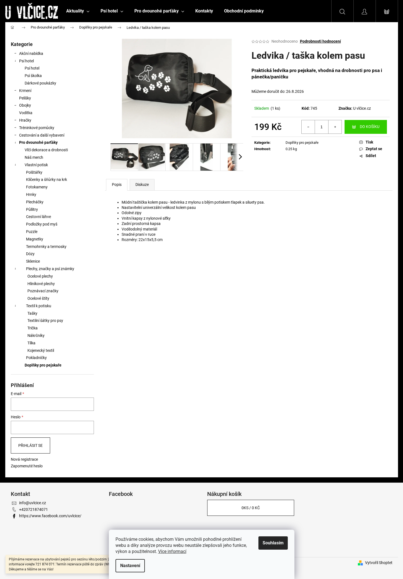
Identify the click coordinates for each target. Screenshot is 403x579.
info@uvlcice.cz (32, 503)
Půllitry (32, 209)
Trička (32, 328)
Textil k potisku (38, 306)
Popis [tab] (117, 184)
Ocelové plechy (40, 276)
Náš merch (34, 157)
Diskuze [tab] (142, 184)
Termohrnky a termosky (46, 246)
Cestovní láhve (38, 216)
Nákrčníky (36, 335)
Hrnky (31, 194)
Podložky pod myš (41, 224)
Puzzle (31, 231)
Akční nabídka (31, 53)
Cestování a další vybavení (41, 135)
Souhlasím (273, 542)
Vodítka (25, 113)
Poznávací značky (42, 291)
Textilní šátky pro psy (45, 320)
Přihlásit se (30, 445)
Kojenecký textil (40, 350)
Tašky (32, 313)
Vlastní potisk (36, 165)
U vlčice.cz (362, 108)
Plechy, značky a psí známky (50, 269)
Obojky (25, 105)
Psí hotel (26, 61)
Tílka (31, 343)
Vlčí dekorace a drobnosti (46, 150)
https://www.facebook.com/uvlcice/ (50, 516)
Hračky (25, 120)
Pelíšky (25, 98)
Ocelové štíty (38, 298)
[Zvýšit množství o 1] (335, 127)
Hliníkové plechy (41, 283)
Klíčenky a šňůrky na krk (46, 179)
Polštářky (34, 172)
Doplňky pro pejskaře (43, 365)
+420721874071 (33, 509)
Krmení (25, 90)
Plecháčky (34, 202)
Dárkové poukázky (40, 83)
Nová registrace (24, 459)
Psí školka (33, 75)
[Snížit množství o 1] (308, 127)
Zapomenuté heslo (27, 466)
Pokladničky (36, 357)
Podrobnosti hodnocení (320, 41)
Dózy (30, 254)
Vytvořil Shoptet (378, 562)
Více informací (172, 551)
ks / (251, 508)
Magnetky (34, 239)
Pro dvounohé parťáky (38, 142)
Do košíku (369, 126)
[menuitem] (78, 11)
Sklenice (33, 261)
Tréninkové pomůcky (36, 127)
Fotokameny (37, 187)
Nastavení (130, 565)
